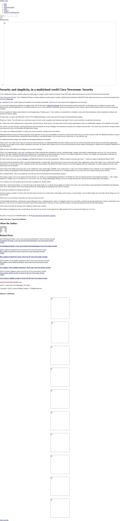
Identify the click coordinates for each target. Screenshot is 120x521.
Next (7, 19)
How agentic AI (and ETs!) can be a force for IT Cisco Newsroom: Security (22, 251)
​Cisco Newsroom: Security (40, 215)
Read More (9, 99)
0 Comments (52, 215)
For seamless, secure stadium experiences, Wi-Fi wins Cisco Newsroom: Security (24, 262)
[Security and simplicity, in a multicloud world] (60, 85)
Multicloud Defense (53, 105)
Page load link (4, 520)
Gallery (2, 242)
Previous (2, 19)
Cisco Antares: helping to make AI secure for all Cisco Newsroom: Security (22, 273)
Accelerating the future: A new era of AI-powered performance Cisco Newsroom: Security (26, 240)
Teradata (25, 159)
